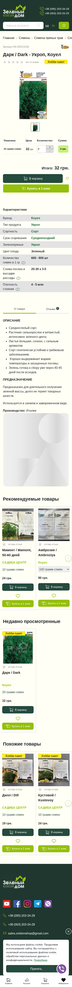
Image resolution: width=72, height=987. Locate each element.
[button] (64, 25)
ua (47, 25)
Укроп (35, 224)
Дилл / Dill (10, 795)
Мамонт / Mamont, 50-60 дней (16, 552)
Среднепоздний (43, 237)
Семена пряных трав (48, 37)
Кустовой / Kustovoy (47, 798)
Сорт (35, 231)
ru (53, 25)
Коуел (35, 218)
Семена (24, 37)
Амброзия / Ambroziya (47, 552)
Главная (8, 37)
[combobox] (23, 25)
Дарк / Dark (11, 672)
